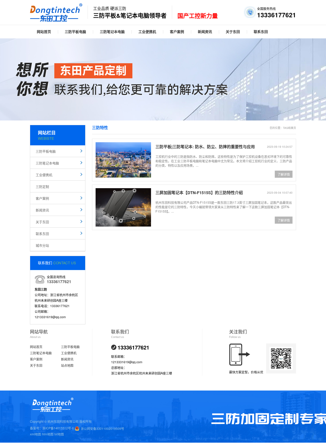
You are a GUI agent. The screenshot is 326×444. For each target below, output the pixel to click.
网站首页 (44, 31)
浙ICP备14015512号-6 (58, 428)
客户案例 (177, 31)
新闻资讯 (205, 31)
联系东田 (261, 31)
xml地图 (35, 434)
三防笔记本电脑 (112, 31)
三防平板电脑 (75, 31)
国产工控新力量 (197, 16)
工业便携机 (147, 31)
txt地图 (59, 434)
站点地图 (67, 365)
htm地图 (47, 434)
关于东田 (233, 31)
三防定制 (42, 186)
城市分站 (42, 245)
